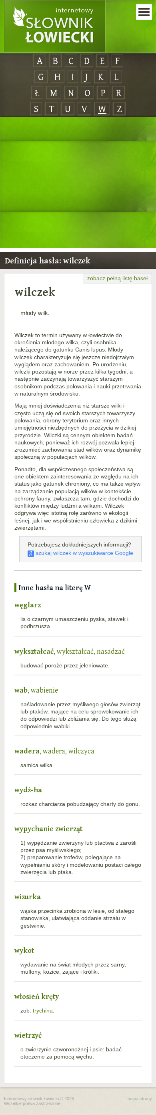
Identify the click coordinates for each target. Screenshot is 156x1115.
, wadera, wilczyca (54, 750)
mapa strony (140, 1098)
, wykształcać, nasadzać (69, 651)
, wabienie (36, 690)
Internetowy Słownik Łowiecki (55, 26)
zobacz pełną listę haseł (117, 278)
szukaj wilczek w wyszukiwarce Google (83, 553)
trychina (43, 1010)
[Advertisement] (78, 183)
